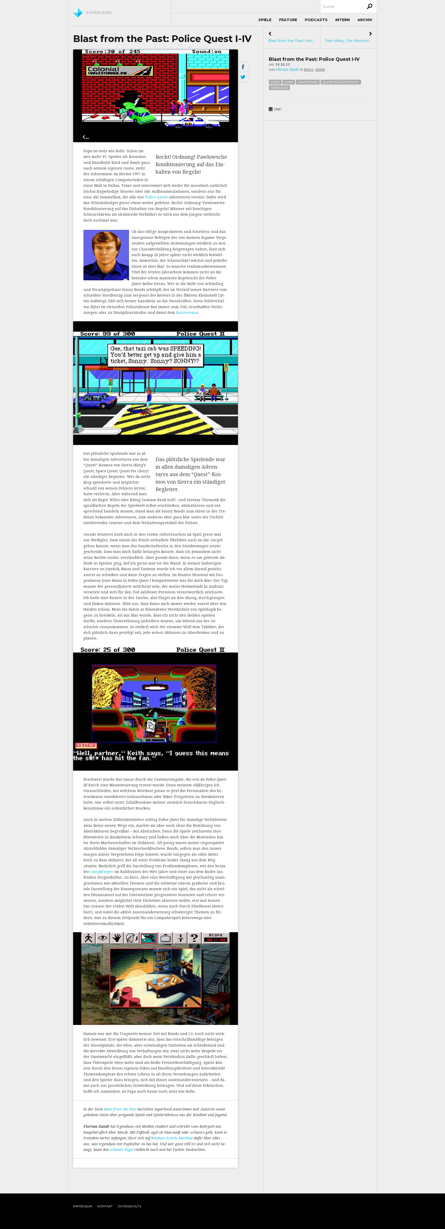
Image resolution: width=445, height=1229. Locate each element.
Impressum (82, 1206)
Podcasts (316, 20)
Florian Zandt (287, 70)
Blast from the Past (120, 1109)
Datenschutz (129, 1206)
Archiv (364, 20)
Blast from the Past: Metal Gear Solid (292, 37)
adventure (308, 82)
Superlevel (99, 12)
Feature (288, 20)
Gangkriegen (102, 872)
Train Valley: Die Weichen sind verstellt (348, 37)
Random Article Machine (172, 1138)
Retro (308, 70)
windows (279, 88)
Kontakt (105, 1206)
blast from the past (341, 82)
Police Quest (156, 197)
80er (275, 82)
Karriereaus (187, 312)
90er (289, 82)
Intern (342, 20)
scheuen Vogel (121, 1150)
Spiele (264, 20)
